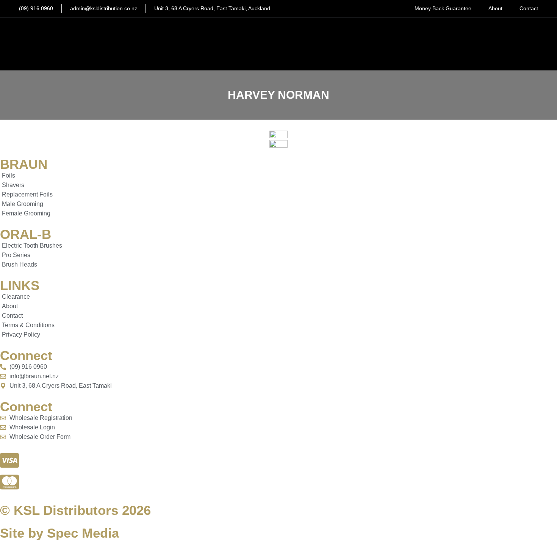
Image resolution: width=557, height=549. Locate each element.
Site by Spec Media (59, 533)
